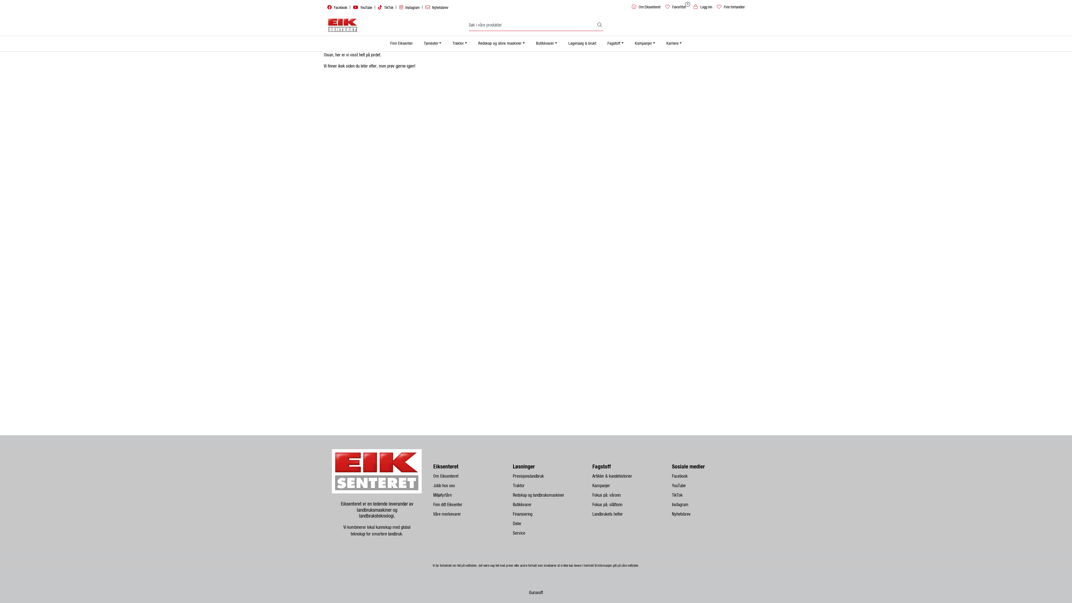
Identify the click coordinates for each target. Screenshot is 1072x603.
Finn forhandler (734, 7)
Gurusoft (536, 592)
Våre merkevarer (447, 514)
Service (519, 533)
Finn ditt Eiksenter (447, 504)
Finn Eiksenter (401, 43)
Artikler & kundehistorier (612, 476)
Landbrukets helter (607, 514)
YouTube (366, 8)
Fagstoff (613, 43)
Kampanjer (643, 43)
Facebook (340, 8)
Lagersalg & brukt (582, 43)
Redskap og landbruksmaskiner (538, 495)
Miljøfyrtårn (442, 495)
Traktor (458, 43)
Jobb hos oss (444, 486)
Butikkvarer (545, 43)
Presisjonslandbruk (528, 476)
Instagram (412, 8)
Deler (517, 523)
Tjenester (431, 43)
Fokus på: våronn (606, 495)
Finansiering (522, 514)
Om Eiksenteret (445, 476)
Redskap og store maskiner (499, 43)
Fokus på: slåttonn (607, 504)
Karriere (672, 43)
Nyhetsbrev (439, 8)
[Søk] (599, 25)
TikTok (388, 8)
